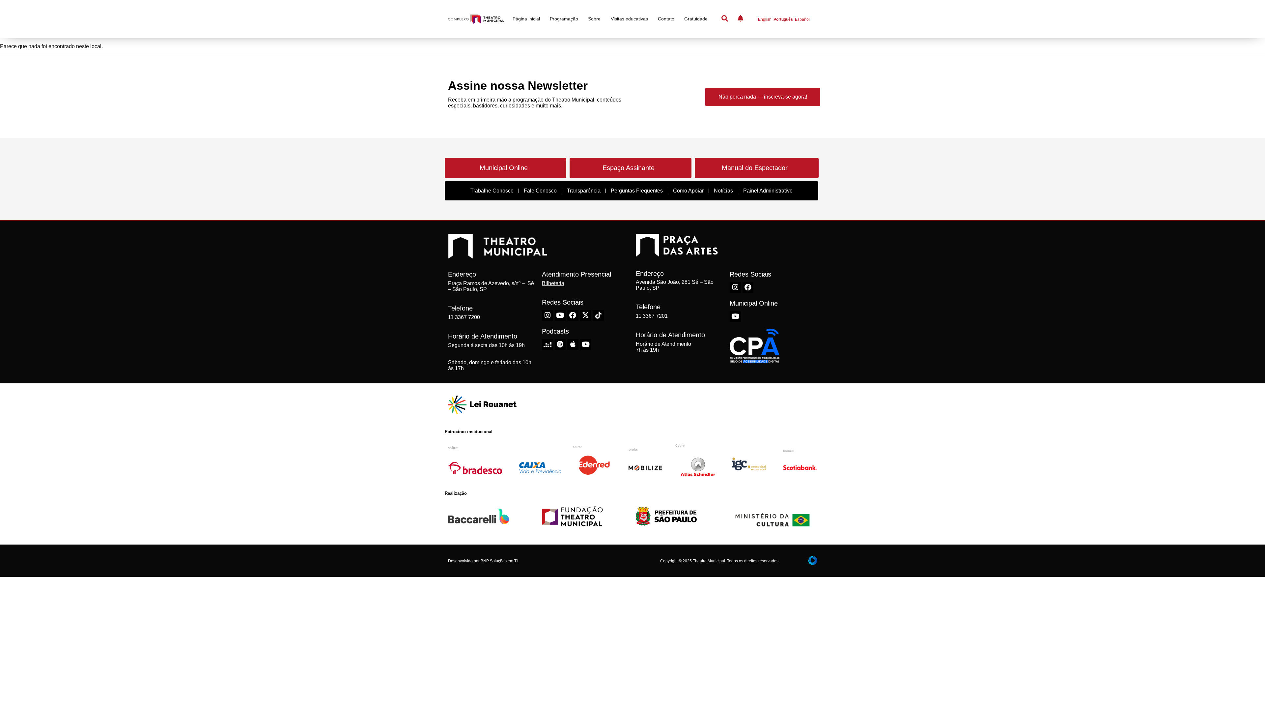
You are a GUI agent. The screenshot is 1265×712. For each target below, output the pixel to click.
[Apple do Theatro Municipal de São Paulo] (572, 344)
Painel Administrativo (768, 190)
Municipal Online (504, 167)
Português (783, 19)
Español (802, 19)
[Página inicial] (476, 19)
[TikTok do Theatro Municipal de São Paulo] (598, 315)
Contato (666, 18)
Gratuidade (696, 18)
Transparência (584, 190)
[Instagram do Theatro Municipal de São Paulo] (547, 315)
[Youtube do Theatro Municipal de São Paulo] (560, 315)
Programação (564, 18)
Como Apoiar (688, 190)
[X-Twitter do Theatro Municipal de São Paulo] (585, 315)
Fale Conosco (540, 190)
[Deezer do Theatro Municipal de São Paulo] (547, 344)
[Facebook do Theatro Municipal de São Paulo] (572, 315)
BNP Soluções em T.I (499, 561)
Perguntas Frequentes (637, 190)
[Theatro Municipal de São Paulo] (497, 255)
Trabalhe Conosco (492, 190)
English (765, 19)
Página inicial (526, 18)
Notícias (723, 190)
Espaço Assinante (629, 167)
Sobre (594, 18)
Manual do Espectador (755, 167)
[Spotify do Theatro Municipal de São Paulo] (560, 344)
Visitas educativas (629, 18)
